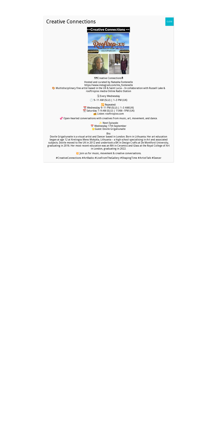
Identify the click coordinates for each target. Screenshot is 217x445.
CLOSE (169, 22)
